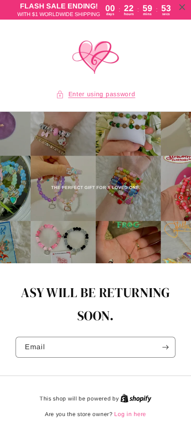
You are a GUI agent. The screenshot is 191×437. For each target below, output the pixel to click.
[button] (95, 94)
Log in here (130, 414)
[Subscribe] (165, 347)
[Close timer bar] (182, 7)
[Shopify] (135, 398)
